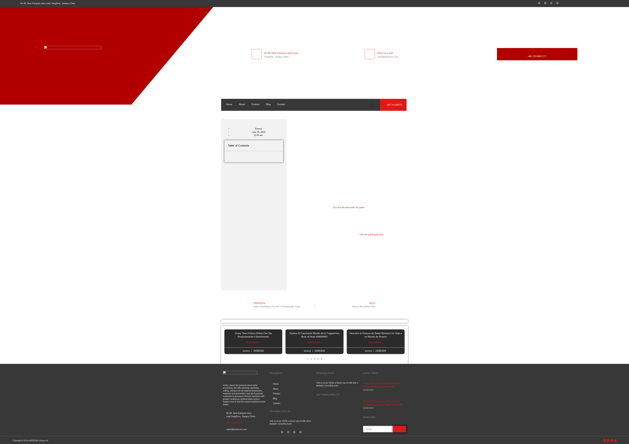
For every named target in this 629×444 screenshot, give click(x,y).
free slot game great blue (371, 234)
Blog (268, 104)
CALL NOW (537, 51)
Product (255, 104)
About (242, 104)
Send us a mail (385, 53)
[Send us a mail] (370, 54)
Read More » (253, 342)
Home (229, 104)
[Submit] (399, 429)
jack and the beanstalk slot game (348, 207)
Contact (281, 104)
